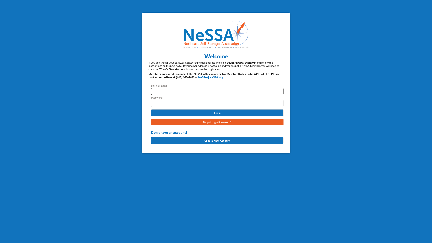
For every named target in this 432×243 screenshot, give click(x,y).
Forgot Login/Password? (217, 122)
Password (157, 97)
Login (217, 112)
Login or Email (159, 85)
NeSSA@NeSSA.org (210, 77)
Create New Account (217, 140)
